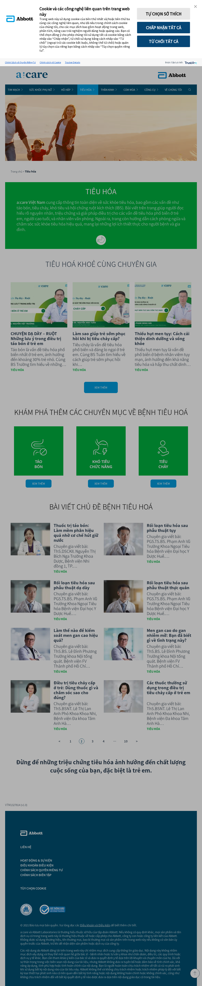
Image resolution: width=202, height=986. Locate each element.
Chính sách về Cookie (50, 62)
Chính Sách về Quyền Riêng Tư (20, 62)
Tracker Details (72, 62)
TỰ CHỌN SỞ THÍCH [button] (163, 14)
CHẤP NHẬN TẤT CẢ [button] (163, 27)
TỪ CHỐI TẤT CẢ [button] (163, 41)
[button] (195, 6)
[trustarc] (190, 62)
